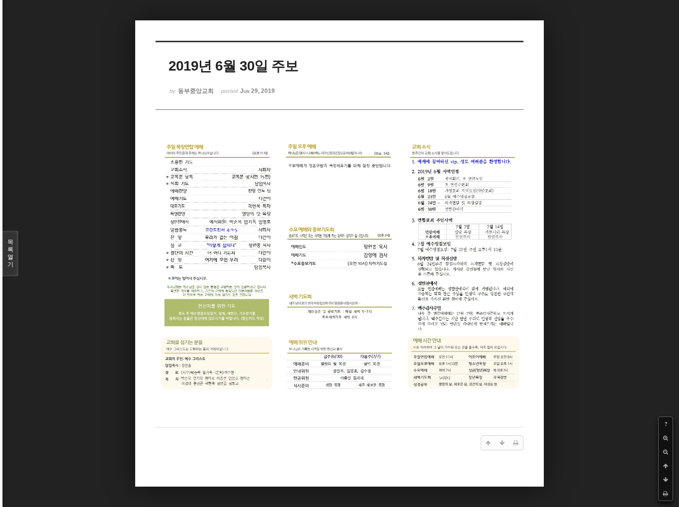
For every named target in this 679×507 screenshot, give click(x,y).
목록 (10, 253)
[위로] (666, 466)
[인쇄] (666, 494)
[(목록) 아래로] (666, 480)
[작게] (666, 452)
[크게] (666, 438)
